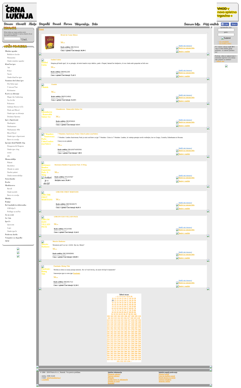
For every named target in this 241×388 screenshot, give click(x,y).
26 (125, 300)
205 (122, 336)
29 (132, 300)
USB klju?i (11, 208)
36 (125, 302)
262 (111, 348)
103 (115, 316)
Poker (9, 71)
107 (129, 316)
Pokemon (10, 103)
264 (118, 348)
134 (118, 322)
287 (129, 351)
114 (118, 318)
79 (132, 310)
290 (139, 351)
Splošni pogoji (164, 374)
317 (129, 357)
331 (118, 361)
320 (139, 357)
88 (130, 312)
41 (113, 304)
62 (115, 308)
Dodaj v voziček (184, 51)
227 (129, 340)
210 (139, 336)
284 (118, 351)
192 (111, 334)
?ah (8, 67)
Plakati (9, 162)
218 (132, 338)
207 (129, 336)
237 (129, 342)
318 (132, 357)
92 (115, 314)
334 (128, 361)
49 (132, 304)
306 (125, 355)
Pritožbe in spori (114, 381)
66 (125, 308)
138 (132, 322)
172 (111, 330)
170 (139, 328)
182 (111, 332)
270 (139, 348)
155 (122, 326)
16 (125, 298)
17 (128, 298)
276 (125, 350)
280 (139, 350)
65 (123, 308)
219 (135, 338)
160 (139, 326)
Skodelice (11, 166)
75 (123, 310)
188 (132, 332)
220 (139, 338)
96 (125, 314)
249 (135, 344)
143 (115, 324)
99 (132, 314)
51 (113, 306)
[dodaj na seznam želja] (177, 49)
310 (139, 355)
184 (118, 332)
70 (135, 308)
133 (115, 322)
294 (118, 353)
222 (111, 340)
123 (115, 320)
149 (135, 324)
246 (125, 344)
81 (113, 312)
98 (130, 314)
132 (111, 322)
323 (115, 359)
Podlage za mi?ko (14, 211)
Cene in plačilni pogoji (167, 376)
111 (109, 318)
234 (118, 342)
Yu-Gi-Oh (11, 100)
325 (122, 359)
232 (111, 342)
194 (118, 334)
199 (135, 334)
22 (115, 300)
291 (108, 353)
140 (139, 322)
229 (135, 340)
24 (120, 300)
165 (122, 328)
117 (128, 318)
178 (132, 330)
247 (129, 344)
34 (120, 302)
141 (108, 324)
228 (132, 340)
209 (135, 336)
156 (125, 326)
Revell (9, 189)
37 (128, 302)
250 (139, 344)
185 (122, 332)
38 (130, 302)
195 (122, 334)
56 (125, 306)
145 (122, 324)
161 (108, 328)
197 (129, 334)
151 (108, 326)
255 (122, 346)
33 (118, 302)
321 (108, 359)
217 (129, 338)
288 (132, 351)
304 (118, 355)
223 (115, 340)
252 (111, 346)
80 (135, 310)
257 (129, 346)
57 (128, 306)
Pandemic (76, 273)
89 (132, 312)
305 (122, 355)
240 (139, 342)
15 (123, 298)
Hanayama (11, 58)
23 (118, 300)
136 (125, 322)
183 (115, 332)
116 (125, 318)
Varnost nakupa (113, 376)
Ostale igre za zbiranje (15, 113)
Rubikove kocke (13, 54)
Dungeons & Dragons (15, 146)
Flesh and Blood (13, 110)
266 (125, 348)
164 (118, 328)
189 (135, 332)
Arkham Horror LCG (15, 107)
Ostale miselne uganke (15, 61)
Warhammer (11, 126)
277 (129, 350)
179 (135, 330)
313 (115, 357)
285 (122, 351)
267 (129, 348)
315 (122, 357)
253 (115, 346)
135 (122, 322)
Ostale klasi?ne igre (14, 77)
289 (135, 351)
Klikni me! (220, 61)
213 (115, 338)
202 (111, 336)
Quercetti (10, 225)
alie (8, 156)
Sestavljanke (10, 179)
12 (115, 298)
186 (125, 332)
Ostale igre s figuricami (16, 136)
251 (108, 346)
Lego (9, 228)
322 (111, 359)
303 (115, 355)
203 (115, 336)
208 (132, 336)
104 (118, 316)
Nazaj (41, 29)
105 (122, 316)
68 (130, 308)
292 (111, 353)
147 (129, 324)
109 (136, 316)
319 (135, 357)
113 (115, 318)
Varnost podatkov (165, 379)
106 (125, 316)
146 (125, 324)
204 (118, 336)
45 (123, 304)
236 (125, 342)
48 (130, 304)
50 (135, 304)
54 (120, 306)
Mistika (8, 198)
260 (139, 346)
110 (139, 316)
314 (118, 357)
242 (111, 344)
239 (135, 342)
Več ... (63, 42)
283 (115, 351)
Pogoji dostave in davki (167, 378)
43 (118, 304)
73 (118, 310)
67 (128, 308)
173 (115, 330)
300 (139, 353)
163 (115, 328)
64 (120, 308)
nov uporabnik (224, 41)
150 (139, 324)
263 (115, 348)
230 (139, 340)
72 (115, 310)
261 (108, 348)
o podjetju (45, 379)
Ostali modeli (12, 192)
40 (135, 302)
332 (121, 361)
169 (135, 328)
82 (115, 312)
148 (132, 324)
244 (118, 344)
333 (125, 361)
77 (128, 310)
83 (118, 312)
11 (113, 298)
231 (108, 342)
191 (108, 334)
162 (111, 328)
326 (125, 359)
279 (135, 350)
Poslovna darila (11, 234)
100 (134, 314)
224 (118, 340)
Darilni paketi (12, 172)
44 (120, 304)
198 (132, 334)
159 (135, 326)
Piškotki (111, 378)
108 (132, 316)
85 (123, 312)
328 (132, 359)
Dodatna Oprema (13, 117)
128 (132, 320)
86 (125, 312)
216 (125, 338)
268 (132, 348)
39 (132, 302)
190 (139, 332)
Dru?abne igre (12, 84)
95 (122, 314)
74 (120, 310)
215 (122, 338)
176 (125, 330)
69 (132, 308)
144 (118, 324)
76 (125, 310)
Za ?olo (8, 218)
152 (111, 326)
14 (120, 298)
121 (108, 320)
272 (111, 350)
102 (111, 316)
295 (122, 353)
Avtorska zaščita (164, 381)
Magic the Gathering (15, 97)
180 (139, 330)
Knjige (7, 202)
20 (135, 298)
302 (111, 355)
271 (108, 350)
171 (108, 330)
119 (135, 318)
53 (118, 306)
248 (132, 344)
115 (122, 318)
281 (108, 351)
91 (112, 314)
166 (125, 328)
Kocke (7, 182)
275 (122, 350)
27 (128, 300)
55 (123, 306)
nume (9, 153)
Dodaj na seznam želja (186, 48)
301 (108, 355)
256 (125, 346)
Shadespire (11, 123)
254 (118, 346)
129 (135, 320)
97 (127, 314)
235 (122, 342)
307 (129, 355)
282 (111, 351)
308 (132, 355)
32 (115, 302)
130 (139, 320)
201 (108, 336)
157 (129, 326)
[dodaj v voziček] (177, 52)
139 (135, 322)
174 (118, 330)
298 (132, 353)
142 (111, 324)
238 (132, 342)
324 (118, 359)
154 (118, 326)
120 (138, 318)
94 (120, 314)
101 (108, 316)
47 (128, 304)
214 (118, 338)
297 (129, 353)
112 (112, 318)
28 (130, 300)
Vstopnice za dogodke (13, 238)
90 (135, 312)
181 (108, 332)
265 (122, 348)
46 (125, 304)
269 (135, 348)
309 (135, 355)
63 (118, 308)
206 (125, 336)
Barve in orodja (13, 139)
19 (132, 298)
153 (115, 326)
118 (132, 318)
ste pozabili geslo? (225, 43)
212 (111, 338)
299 (135, 353)
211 (108, 338)
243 (115, 344)
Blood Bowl (11, 133)
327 (129, 359)
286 (125, 351)
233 (115, 342)
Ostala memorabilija (14, 175)
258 (132, 346)
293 (115, 353)
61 (113, 308)
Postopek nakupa (114, 374)
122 (111, 320)
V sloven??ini (12, 87)
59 (132, 306)
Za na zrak (9, 215)
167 (129, 328)
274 (118, 350)
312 (111, 357)
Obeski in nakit (13, 169)
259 (135, 346)
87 (128, 312)
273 (115, 350)
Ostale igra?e (12, 231)
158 (132, 326)
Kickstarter (11, 90)
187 (129, 332)
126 (125, 320)
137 (129, 322)
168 (132, 328)
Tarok (9, 74)
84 (120, 312)
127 (129, 320)
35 (123, 302)
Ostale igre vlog (13, 149)
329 (135, 359)
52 (115, 306)
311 (108, 357)
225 (122, 340)
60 (135, 306)
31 (113, 302)
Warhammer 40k (13, 130)
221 (108, 340)
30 (135, 300)
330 (139, 359)
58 (130, 306)
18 (130, 298)
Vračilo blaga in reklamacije (118, 379)
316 (125, 357)
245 (122, 344)
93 (117, 314)
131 (108, 322)
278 (132, 350)
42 (115, 304)
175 (122, 330)
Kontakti (111, 383)
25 (123, 300)
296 (125, 353)
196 (125, 334)
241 (108, 344)
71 (113, 310)
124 (118, 320)
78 (130, 310)
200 (139, 334)
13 (118, 298)
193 (115, 334)
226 (125, 340)
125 (122, 320)
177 (129, 330)
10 (131, 296)
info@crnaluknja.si (53, 378)
